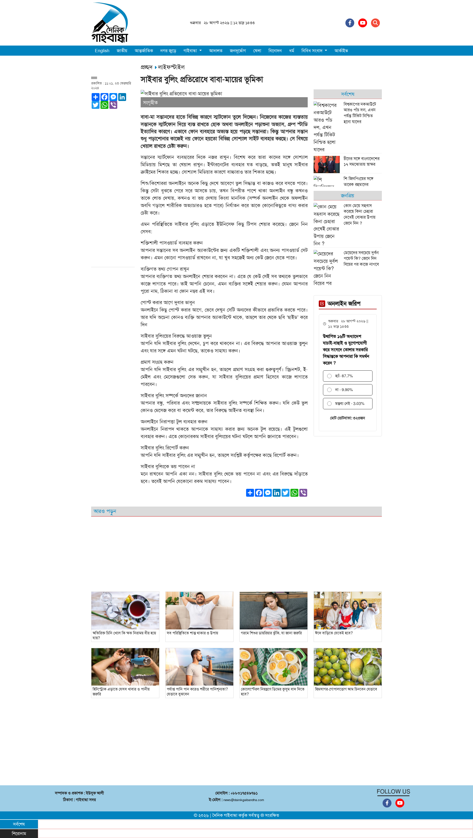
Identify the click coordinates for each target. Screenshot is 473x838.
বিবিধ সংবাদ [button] (313, 51)
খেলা (257, 51)
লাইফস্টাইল (171, 67)
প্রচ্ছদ (147, 67)
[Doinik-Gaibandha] (109, 22)
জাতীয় (122, 51)
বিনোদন (275, 51)
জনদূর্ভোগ (238, 51)
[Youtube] (362, 22)
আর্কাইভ (341, 51)
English (102, 51)
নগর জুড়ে (168, 51)
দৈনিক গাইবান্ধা (224, 815)
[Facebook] (349, 22)
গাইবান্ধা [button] (191, 51)
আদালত (215, 51)
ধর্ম (291, 51)
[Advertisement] (113, 190)
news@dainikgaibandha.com (243, 800)
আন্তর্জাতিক (144, 51)
